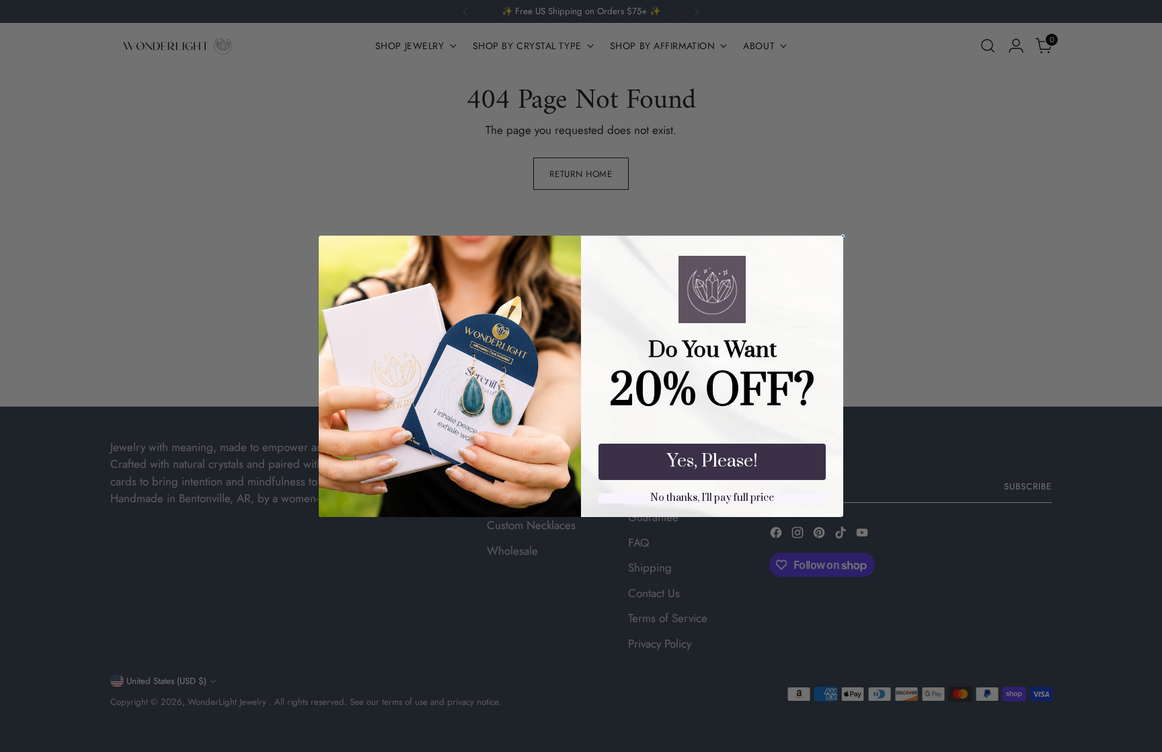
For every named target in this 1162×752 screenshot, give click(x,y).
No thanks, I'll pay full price (712, 498)
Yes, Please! (712, 461)
